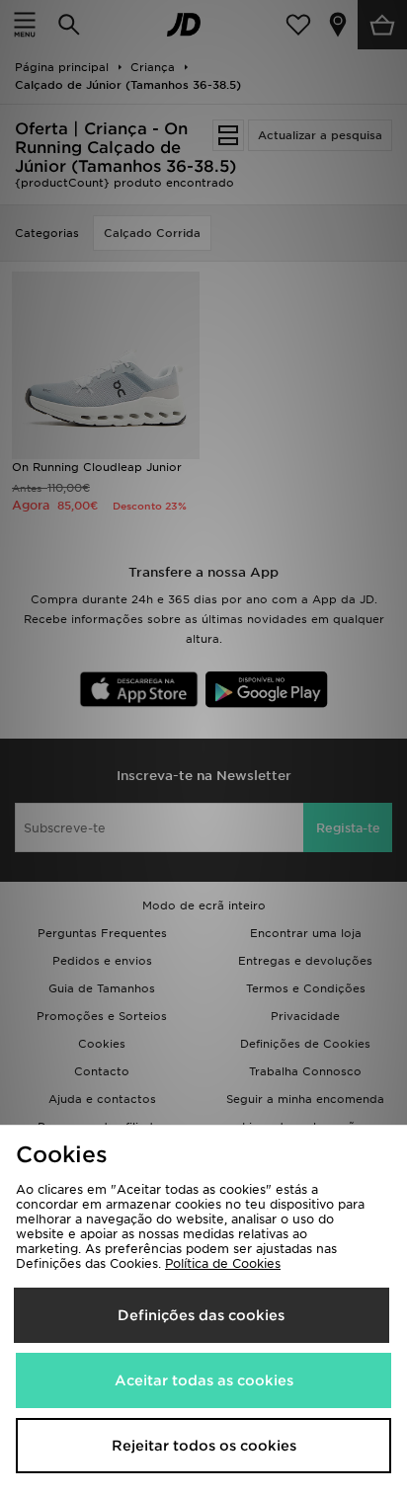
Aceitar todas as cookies (204, 1380)
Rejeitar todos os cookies (204, 1446)
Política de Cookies (223, 1263)
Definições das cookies (201, 1315)
